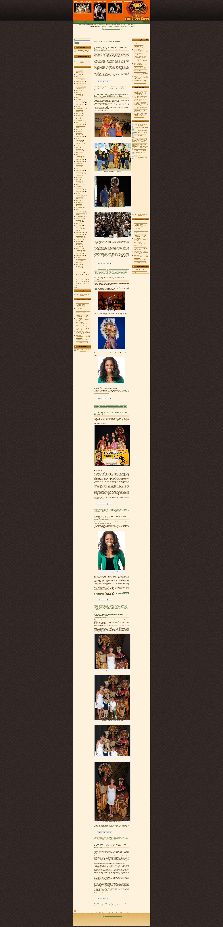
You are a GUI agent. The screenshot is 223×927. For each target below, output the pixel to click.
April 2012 (79, 225)
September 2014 (80, 174)
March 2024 (79, 118)
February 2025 (80, 99)
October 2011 (79, 236)
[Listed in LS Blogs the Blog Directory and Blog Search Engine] (140, 158)
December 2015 (80, 159)
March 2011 (79, 248)
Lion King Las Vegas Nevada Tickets (112, 270)
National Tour (123, 314)
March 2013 (79, 205)
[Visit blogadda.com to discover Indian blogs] (140, 150)
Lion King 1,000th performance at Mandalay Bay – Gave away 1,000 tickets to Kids (111, 95)
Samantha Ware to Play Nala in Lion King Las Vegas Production (110, 516)
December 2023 (80, 124)
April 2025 (79, 95)
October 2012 (79, 214)
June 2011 (79, 243)
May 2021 (78, 134)
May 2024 (78, 115)
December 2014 (80, 170)
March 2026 (79, 76)
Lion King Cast (112, 403)
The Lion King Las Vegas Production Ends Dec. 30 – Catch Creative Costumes (111, 48)
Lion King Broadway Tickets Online (110, 912)
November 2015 (80, 161)
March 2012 (79, 227)
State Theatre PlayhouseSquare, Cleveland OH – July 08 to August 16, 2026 (83, 310)
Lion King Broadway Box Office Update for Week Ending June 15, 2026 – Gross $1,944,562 (140, 98)
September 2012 (80, 216)
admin (108, 50)
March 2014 (79, 184)
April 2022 (79, 133)
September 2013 (80, 195)
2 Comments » (124, 408)
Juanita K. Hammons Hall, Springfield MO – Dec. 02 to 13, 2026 (83, 337)
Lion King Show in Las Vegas (101, 839)
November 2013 (80, 191)
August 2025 (79, 88)
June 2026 (79, 71)
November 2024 (80, 104)
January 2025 (79, 101)
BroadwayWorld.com (101, 892)
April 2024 (79, 117)
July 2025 (78, 90)
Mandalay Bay (114, 61)
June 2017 (79, 147)
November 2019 (80, 136)
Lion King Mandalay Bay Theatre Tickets (109, 273)
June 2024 (79, 113)
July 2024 (78, 111)
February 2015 (80, 166)
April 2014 (79, 182)
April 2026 (79, 74)
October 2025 (79, 85)
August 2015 (79, 165)
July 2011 (78, 241)
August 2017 (79, 145)
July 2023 (78, 129)
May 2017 (78, 149)
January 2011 (79, 252)
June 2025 (79, 92)
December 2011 (80, 232)
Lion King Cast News (122, 403)
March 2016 (79, 154)
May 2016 (78, 152)
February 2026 (80, 78)
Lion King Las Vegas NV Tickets (108, 88)
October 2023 (79, 127)
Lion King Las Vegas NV (118, 606)
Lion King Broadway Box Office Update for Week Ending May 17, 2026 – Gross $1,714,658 (140, 109)
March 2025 (79, 97)
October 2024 (79, 106)
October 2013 (79, 193)
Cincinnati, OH (114, 24)
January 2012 (79, 230)
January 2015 (79, 168)
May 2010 (78, 266)
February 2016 (80, 156)
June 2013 (79, 200)
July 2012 (78, 220)
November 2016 (80, 150)
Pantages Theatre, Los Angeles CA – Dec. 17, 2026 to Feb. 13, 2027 (82, 341)
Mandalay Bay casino (123, 588)
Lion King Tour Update (114, 408)
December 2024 (80, 102)
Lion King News (124, 838)
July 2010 (78, 262)
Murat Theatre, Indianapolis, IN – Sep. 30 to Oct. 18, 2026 (83, 324)
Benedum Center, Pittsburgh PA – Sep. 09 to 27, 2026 (83, 319)
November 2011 (80, 234)
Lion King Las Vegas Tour (108, 272)
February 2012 (80, 228)
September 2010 (80, 259)
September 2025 (80, 87)
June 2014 (79, 179)
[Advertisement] (111, 34)
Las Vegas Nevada (118, 825)
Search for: (77, 39)
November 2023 (80, 126)
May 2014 (78, 181)
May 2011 (78, 244)
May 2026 (78, 72)
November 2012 (80, 213)
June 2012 (79, 221)
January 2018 (79, 143)
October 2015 (79, 163)
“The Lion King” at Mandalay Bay (118, 100)
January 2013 (79, 209)
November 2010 (80, 255)
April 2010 (79, 268)
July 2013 (78, 198)
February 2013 (80, 207)
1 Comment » (123, 273)
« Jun (75, 287)
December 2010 (80, 253)
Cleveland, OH (135, 24)
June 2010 (79, 264)
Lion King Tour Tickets (103, 408)
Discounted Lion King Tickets (116, 269)
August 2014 (79, 175)
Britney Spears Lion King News (117, 837)
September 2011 (80, 237)
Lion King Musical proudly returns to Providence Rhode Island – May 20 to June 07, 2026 (141, 104)
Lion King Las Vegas (100, 53)
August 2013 (79, 197)
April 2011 (78, 246)
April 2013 (79, 204)
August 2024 (79, 110)
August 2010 (79, 260)
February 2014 (80, 186)
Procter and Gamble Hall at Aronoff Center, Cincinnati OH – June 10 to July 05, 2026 (82, 304)
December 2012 (80, 211)
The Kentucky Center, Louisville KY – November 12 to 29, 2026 (83, 332)
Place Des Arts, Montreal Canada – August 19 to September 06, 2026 (82, 315)
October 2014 (79, 172)
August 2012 (79, 218)
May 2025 (78, 94)
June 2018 (79, 142)
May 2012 (78, 223)
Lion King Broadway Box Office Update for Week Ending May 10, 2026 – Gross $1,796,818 (140, 115)
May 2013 (78, 202)
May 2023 (78, 131)
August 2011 (79, 239)
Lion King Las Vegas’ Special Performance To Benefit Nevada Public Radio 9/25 (111, 845)
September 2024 (80, 108)
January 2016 (79, 158)
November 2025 (80, 83)
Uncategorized (102, 86)
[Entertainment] (137, 128)
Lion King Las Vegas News (112, 87)
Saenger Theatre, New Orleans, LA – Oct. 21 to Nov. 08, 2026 (82, 328)
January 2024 (79, 122)
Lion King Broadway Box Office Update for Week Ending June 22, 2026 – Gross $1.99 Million (140, 93)
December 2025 (80, 81)
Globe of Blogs (136, 155)
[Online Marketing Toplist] (139, 132)
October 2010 (79, 257)
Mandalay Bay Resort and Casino (103, 873)
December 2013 (80, 189)
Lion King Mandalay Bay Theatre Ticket (111, 256)
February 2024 (80, 120)
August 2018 (79, 140)
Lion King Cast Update (99, 404)
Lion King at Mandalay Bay (119, 625)
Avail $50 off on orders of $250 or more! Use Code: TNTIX (118, 26)
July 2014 (78, 177)
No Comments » (116, 511)
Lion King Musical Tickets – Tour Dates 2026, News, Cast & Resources (103, 1)
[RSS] (75, 911)
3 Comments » (102, 89)
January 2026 (79, 79)
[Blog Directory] (137, 135)
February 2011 (80, 250)
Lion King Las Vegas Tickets (107, 406)
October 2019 (79, 138)
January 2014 (79, 188)
